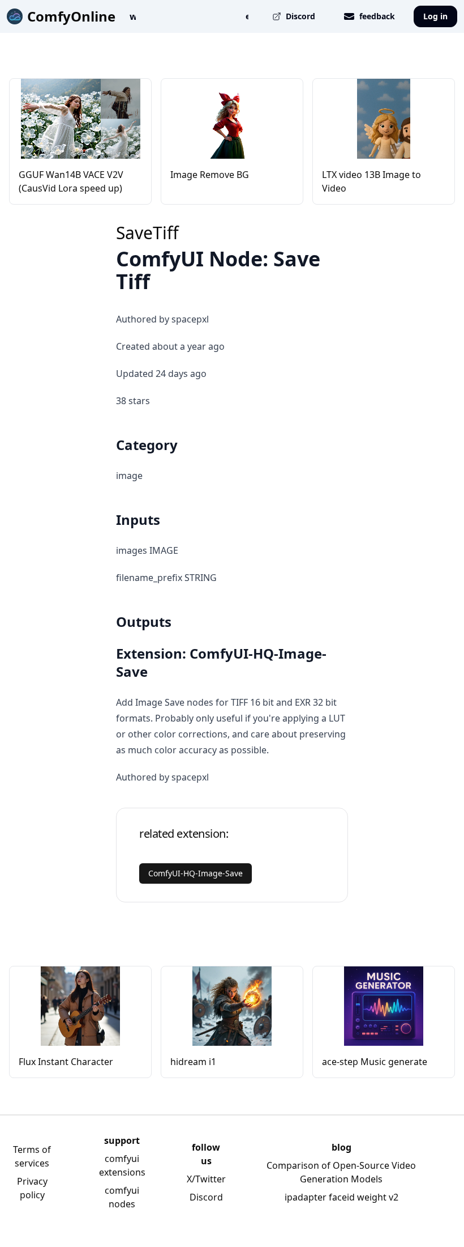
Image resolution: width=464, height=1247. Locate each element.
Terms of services (32, 1156)
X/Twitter (206, 1179)
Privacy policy (32, 1188)
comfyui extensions (122, 1165)
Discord (206, 1197)
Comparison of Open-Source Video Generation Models (341, 1172)
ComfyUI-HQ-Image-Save (195, 873)
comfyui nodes (122, 1197)
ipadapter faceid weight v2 (341, 1197)
